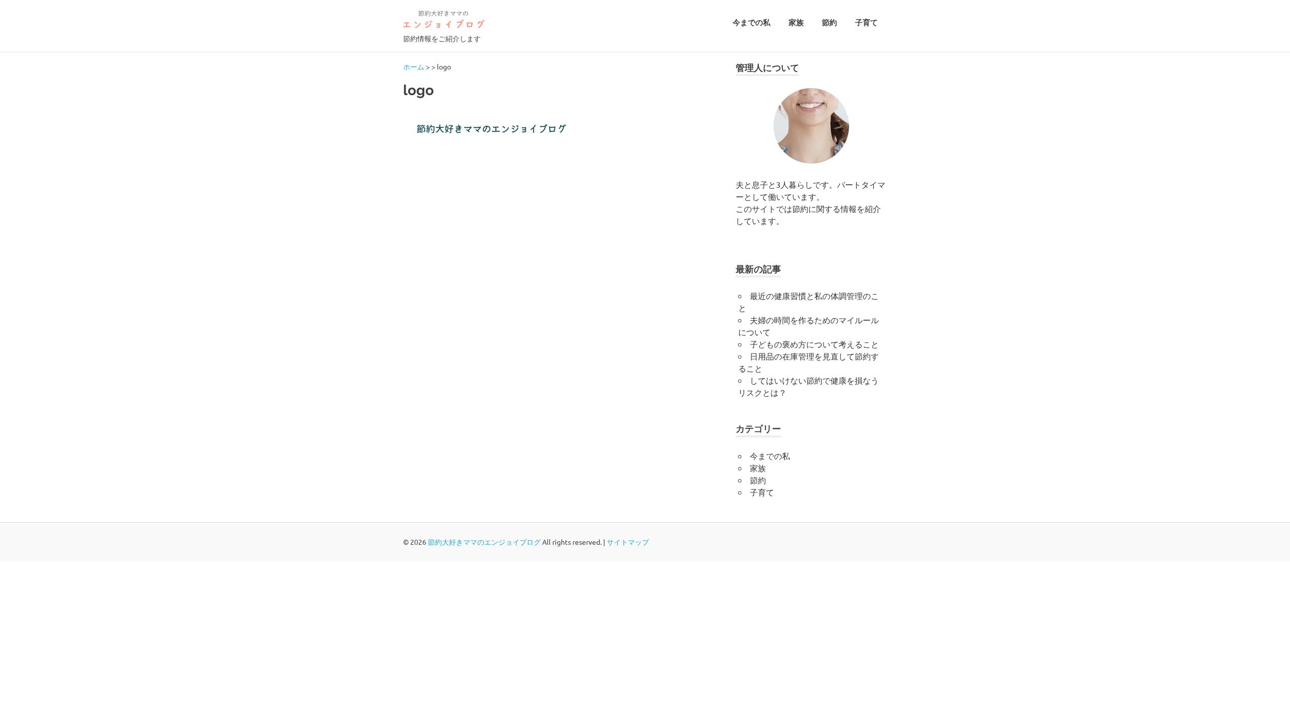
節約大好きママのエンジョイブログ (484, 541)
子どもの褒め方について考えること (814, 344)
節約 (829, 22)
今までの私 (751, 22)
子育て (866, 22)
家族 (796, 22)
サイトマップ (628, 541)
